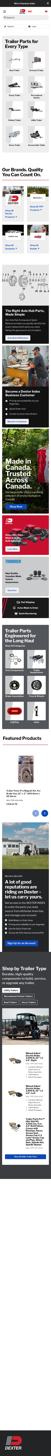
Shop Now (16, 506)
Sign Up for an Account (21, 943)
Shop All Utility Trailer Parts (25, 1157)
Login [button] (34, 26)
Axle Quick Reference (18, 338)
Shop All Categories (15, 646)
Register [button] (11, 26)
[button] (26, 11)
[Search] (5, 17)
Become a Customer (17, 421)
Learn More (13, 549)
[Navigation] (4, 11)
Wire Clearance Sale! (24, 3)
